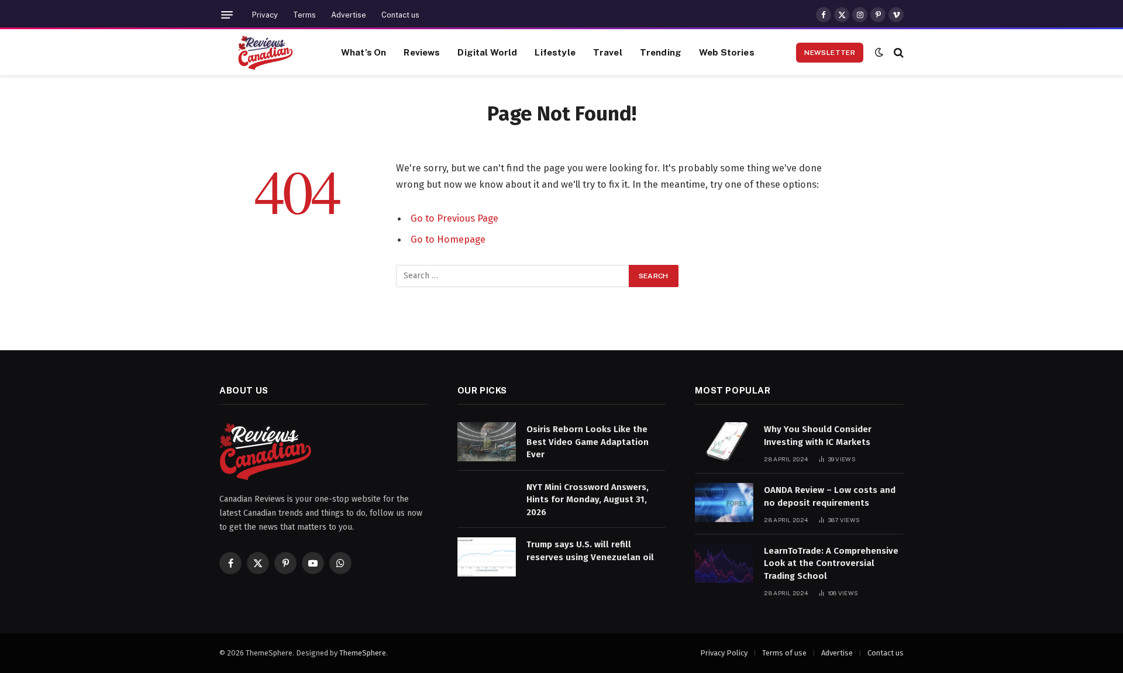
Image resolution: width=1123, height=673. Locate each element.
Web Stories (727, 52)
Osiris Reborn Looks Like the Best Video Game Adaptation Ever (587, 442)
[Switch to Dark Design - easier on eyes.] (879, 52)
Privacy (265, 15)
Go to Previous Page (454, 218)
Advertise (348, 15)
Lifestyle (555, 52)
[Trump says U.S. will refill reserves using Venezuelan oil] (486, 557)
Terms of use (784, 652)
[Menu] (227, 15)
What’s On (363, 52)
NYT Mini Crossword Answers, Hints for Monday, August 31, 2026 (587, 499)
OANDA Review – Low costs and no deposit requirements (829, 496)
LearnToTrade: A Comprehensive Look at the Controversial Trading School (831, 563)
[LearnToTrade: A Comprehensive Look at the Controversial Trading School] (724, 563)
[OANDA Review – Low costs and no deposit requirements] (724, 502)
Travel (607, 52)
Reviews (422, 52)
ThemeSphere (362, 652)
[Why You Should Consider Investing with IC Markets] (724, 441)
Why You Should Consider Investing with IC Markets (817, 435)
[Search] (897, 52)
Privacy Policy (723, 652)
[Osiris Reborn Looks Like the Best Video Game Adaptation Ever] (486, 441)
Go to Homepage (448, 239)
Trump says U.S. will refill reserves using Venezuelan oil (590, 550)
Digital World (487, 52)
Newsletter (829, 53)
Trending (660, 52)
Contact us (400, 15)
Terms (304, 15)
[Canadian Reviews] (265, 52)
